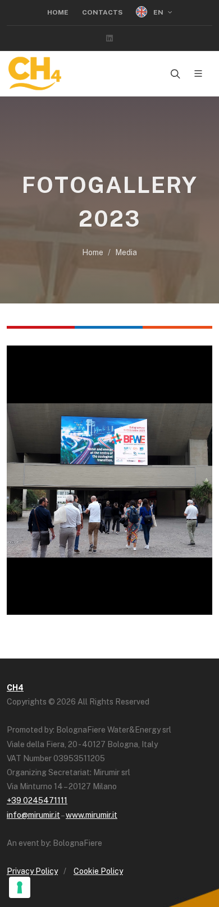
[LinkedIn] (109, 38)
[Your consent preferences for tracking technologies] (19, 887)
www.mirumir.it (91, 815)
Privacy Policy (32, 871)
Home (58, 12)
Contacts (102, 12)
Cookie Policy (98, 871)
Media (126, 252)
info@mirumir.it (33, 815)
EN (158, 12)
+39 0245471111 (37, 800)
